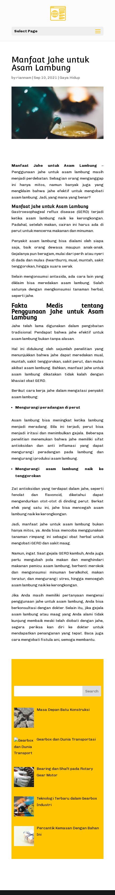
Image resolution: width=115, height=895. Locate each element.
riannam (23, 77)
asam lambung (40, 218)
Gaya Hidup (70, 77)
